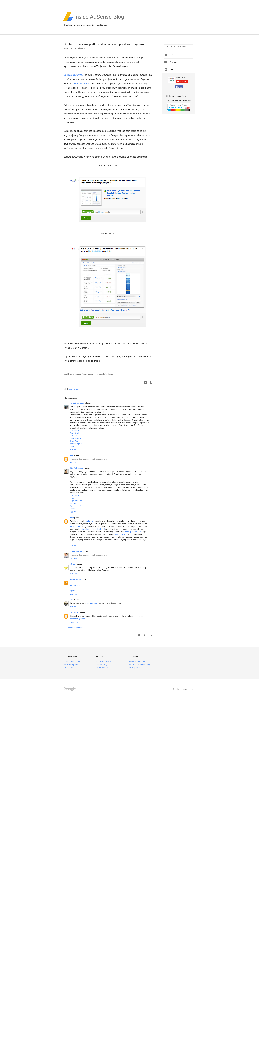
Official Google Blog (72, 661)
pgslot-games (76, 579)
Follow (180, 87)
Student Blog (69, 668)
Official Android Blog (104, 661)
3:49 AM (73, 450)
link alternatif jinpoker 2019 (93, 529)
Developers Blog (136, 668)
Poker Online (75, 433)
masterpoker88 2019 (133, 532)
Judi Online (74, 436)
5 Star (72, 564)
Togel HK (73, 498)
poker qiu (90, 521)
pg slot (72, 591)
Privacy (185, 689)
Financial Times (81, 83)
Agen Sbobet (75, 506)
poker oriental (75, 526)
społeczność (74, 389)
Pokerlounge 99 (76, 444)
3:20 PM (73, 594)
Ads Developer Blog (137, 661)
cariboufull (75, 612)
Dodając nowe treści (74, 75)
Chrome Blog (101, 664)
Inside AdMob (102, 668)
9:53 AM (73, 462)
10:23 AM (74, 622)
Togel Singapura (77, 500)
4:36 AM (73, 546)
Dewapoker (74, 430)
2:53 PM (73, 558)
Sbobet (73, 503)
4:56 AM (73, 512)
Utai (72, 600)
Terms (193, 689)
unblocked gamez (77, 618)
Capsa (72, 508)
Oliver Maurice (76, 551)
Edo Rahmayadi (77, 468)
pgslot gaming (76, 585)
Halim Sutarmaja (77, 403)
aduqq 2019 (120, 534)
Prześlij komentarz (75, 627)
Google (176, 689)
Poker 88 (73, 446)
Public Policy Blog (71, 664)
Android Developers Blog (139, 664)
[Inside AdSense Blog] (99, 21)
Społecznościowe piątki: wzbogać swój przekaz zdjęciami (104, 44)
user (72, 455)
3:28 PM (73, 574)
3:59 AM (73, 607)
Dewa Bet (74, 441)
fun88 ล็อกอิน (92, 603)
